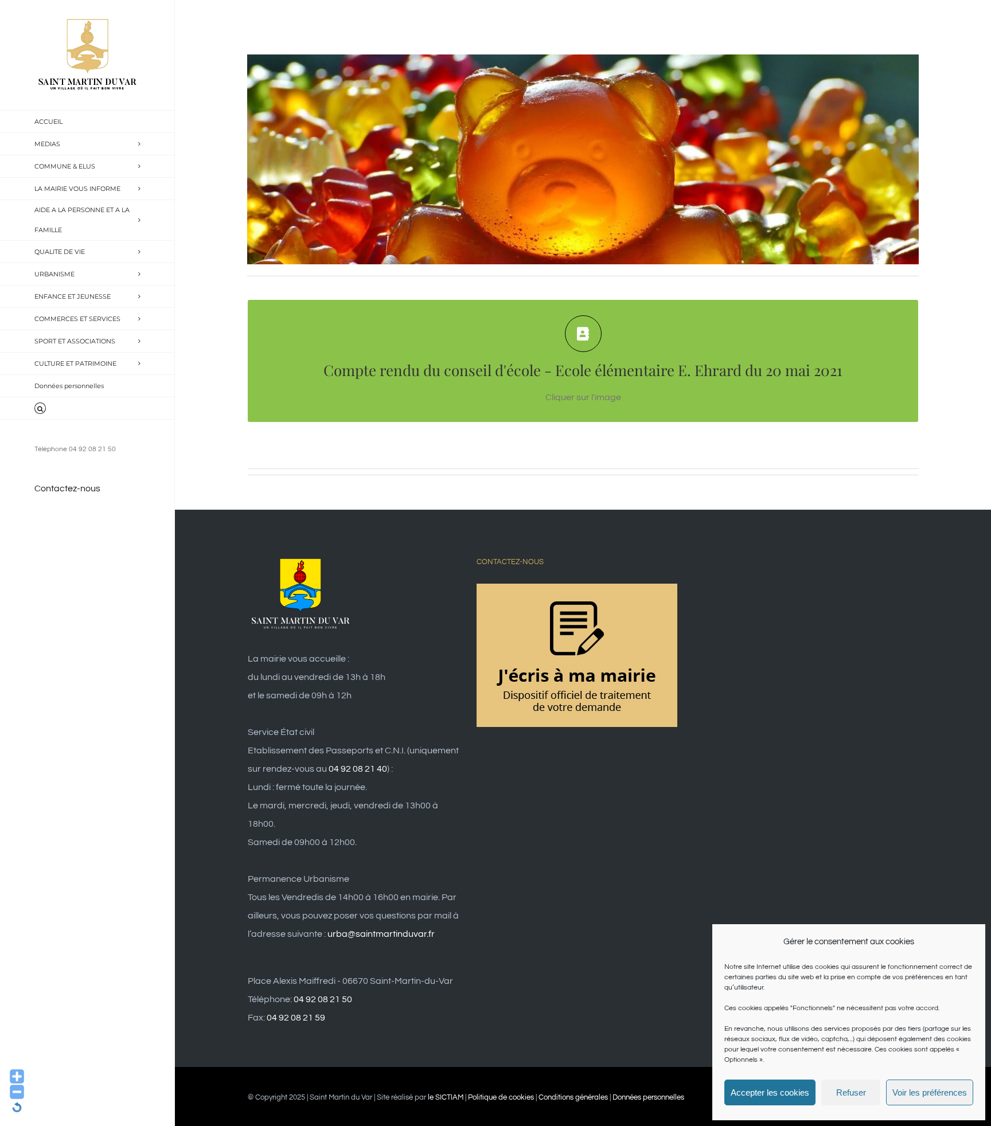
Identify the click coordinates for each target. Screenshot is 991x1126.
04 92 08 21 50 (323, 999)
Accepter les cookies (770, 1092)
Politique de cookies (501, 1097)
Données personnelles (648, 1097)
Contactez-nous (67, 488)
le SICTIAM (445, 1097)
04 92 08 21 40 (358, 768)
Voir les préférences (929, 1092)
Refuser (851, 1092)
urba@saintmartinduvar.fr (381, 934)
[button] (87, 408)
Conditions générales (573, 1097)
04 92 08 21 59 (296, 1017)
